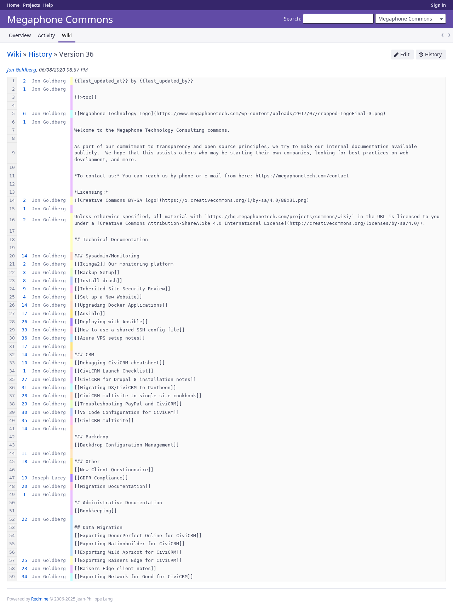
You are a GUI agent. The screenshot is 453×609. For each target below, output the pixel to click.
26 (24, 321)
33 (24, 329)
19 (24, 477)
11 (24, 453)
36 (24, 338)
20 (24, 486)
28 (24, 395)
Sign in (438, 5)
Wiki (67, 35)
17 (24, 313)
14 (24, 255)
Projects (31, 5)
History (433, 54)
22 (24, 519)
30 (24, 412)
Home (13, 5)
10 (24, 362)
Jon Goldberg (21, 69)
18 (24, 461)
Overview (20, 35)
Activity (46, 35)
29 (24, 403)
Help (48, 5)
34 (24, 576)
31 (24, 387)
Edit (404, 54)
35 (24, 420)
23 (24, 568)
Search (292, 18)
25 (24, 560)
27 (24, 379)
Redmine (39, 599)
